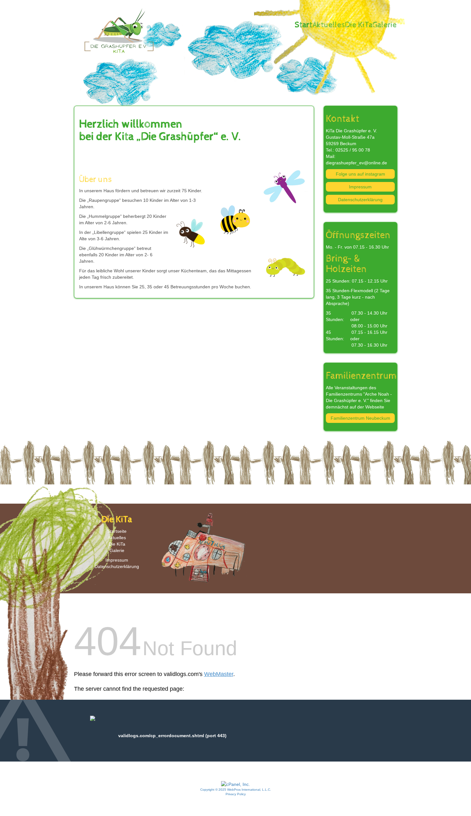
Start (303, 25)
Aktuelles (328, 25)
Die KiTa (359, 25)
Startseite (117, 531)
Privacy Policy (236, 794)
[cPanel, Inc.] (235, 784)
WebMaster (218, 674)
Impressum (360, 186)
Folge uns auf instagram (360, 174)
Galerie (385, 25)
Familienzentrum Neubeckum (360, 418)
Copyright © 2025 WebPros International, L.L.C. (235, 789)
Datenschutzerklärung (360, 199)
